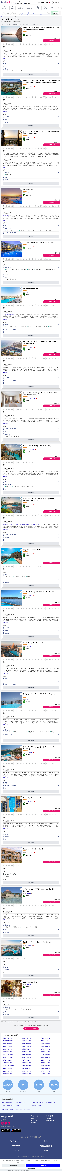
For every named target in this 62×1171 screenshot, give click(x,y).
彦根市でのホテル (45, 1065)
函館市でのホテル (45, 1052)
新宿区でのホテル (7, 1046)
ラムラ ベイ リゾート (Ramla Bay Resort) (37, 942)
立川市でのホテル (45, 1054)
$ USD (42, 2)
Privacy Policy (17, 1170)
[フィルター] (2, 13)
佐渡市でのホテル (7, 1071)
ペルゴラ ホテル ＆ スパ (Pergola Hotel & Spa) (38, 242)
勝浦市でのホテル (7, 1074)
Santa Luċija (30, 853)
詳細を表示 (30, 74)
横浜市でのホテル (26, 1038)
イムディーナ (30, 137)
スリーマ (24, 13)
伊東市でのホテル (45, 1071)
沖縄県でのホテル (45, 1043)
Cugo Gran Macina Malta (32, 550)
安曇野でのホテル (7, 1068)
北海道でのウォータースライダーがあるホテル (13, 1102)
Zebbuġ (29, 984)
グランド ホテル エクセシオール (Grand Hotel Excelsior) (38, 748)
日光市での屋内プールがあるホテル (10, 1105)
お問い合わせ (49, 1118)
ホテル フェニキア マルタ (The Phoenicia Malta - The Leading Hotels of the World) (41, 29)
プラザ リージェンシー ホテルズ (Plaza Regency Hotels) (39, 695)
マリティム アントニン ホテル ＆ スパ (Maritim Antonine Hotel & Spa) (38, 500)
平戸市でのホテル (26, 1071)
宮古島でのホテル (26, 1052)
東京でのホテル (45, 1041)
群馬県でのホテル (36, 1105)
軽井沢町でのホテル (27, 1049)
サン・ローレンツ (31, 398)
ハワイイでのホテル (8, 1054)
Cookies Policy (10, 1170)
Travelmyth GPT (50, 1120)
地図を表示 (55, 13)
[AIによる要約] (8, 51)
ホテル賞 (33, 1122)
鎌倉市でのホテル (26, 1054)
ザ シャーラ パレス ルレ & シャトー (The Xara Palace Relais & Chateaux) (41, 133)
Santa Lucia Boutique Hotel (33, 849)
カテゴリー (34, 1120)
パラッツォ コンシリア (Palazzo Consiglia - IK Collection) (38, 890)
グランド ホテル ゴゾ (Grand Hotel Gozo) (37, 446)
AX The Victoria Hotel (30, 289)
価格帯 (7, 13)
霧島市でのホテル (45, 1063)
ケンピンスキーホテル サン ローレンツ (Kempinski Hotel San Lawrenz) (40, 394)
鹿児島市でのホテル (8, 1057)
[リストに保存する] (21, 27)
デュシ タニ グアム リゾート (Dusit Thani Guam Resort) (15, 1109)
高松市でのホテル (26, 1057)
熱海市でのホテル (7, 1043)
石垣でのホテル (26, 1068)
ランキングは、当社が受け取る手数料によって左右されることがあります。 (19, 24)
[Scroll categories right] (60, 7)
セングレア (29, 553)
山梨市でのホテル (7, 1063)
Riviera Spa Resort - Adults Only (34, 798)
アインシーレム (30, 449)
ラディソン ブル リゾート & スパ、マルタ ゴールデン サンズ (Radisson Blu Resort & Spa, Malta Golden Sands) (41, 82)
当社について (34, 1116)
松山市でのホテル (45, 1060)
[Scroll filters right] (48, 13)
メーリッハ (30, 86)
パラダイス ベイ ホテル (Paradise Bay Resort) (38, 592)
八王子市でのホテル (27, 1060)
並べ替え (15, 13)
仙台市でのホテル (45, 1046)
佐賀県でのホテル (26, 1065)
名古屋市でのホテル (8, 1041)
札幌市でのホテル (26, 1041)
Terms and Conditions (25, 1170)
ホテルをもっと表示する (31, 1028)
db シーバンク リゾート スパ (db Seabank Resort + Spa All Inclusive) (40, 343)
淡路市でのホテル (26, 1043)
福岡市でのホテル (45, 1049)
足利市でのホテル (45, 1074)
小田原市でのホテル (8, 1060)
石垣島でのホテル (26, 1046)
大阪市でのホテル (45, 1038)
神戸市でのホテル (7, 1052)
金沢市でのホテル (7, 1049)
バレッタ (29, 33)
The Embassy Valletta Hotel (33, 643)
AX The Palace (28, 189)
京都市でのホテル (7, 1038)
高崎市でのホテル (45, 1057)
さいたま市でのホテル (8, 1065)
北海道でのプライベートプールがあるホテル (43, 1102)
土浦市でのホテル (26, 1074)
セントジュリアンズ (34, 13)
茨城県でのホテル (45, 1068)
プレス (32, 1118)
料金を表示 (52, 40)
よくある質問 (49, 1116)
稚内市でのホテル (26, 1063)
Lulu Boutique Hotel (30, 982)
